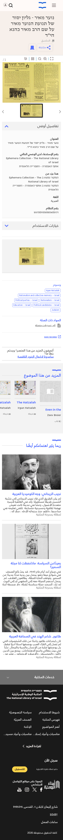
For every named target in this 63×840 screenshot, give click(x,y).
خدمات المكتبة (44, 677)
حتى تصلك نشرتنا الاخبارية (47, 769)
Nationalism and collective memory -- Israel (39, 295)
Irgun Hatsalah (52, 290)
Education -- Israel (21, 305)
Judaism (55, 309)
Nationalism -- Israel (50, 300)
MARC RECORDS (50, 337)
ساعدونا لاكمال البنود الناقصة (35, 357)
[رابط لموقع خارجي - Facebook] (41, 790)
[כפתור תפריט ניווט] (54, 5)
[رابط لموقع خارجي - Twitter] (34, 790)
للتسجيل (20, 769)
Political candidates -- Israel (46, 305)
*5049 (54, 814)
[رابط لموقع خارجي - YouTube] (19, 790)
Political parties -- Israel (26, 300)
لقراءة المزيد (33, 746)
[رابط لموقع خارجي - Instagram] (27, 790)
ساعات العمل (49, 822)
